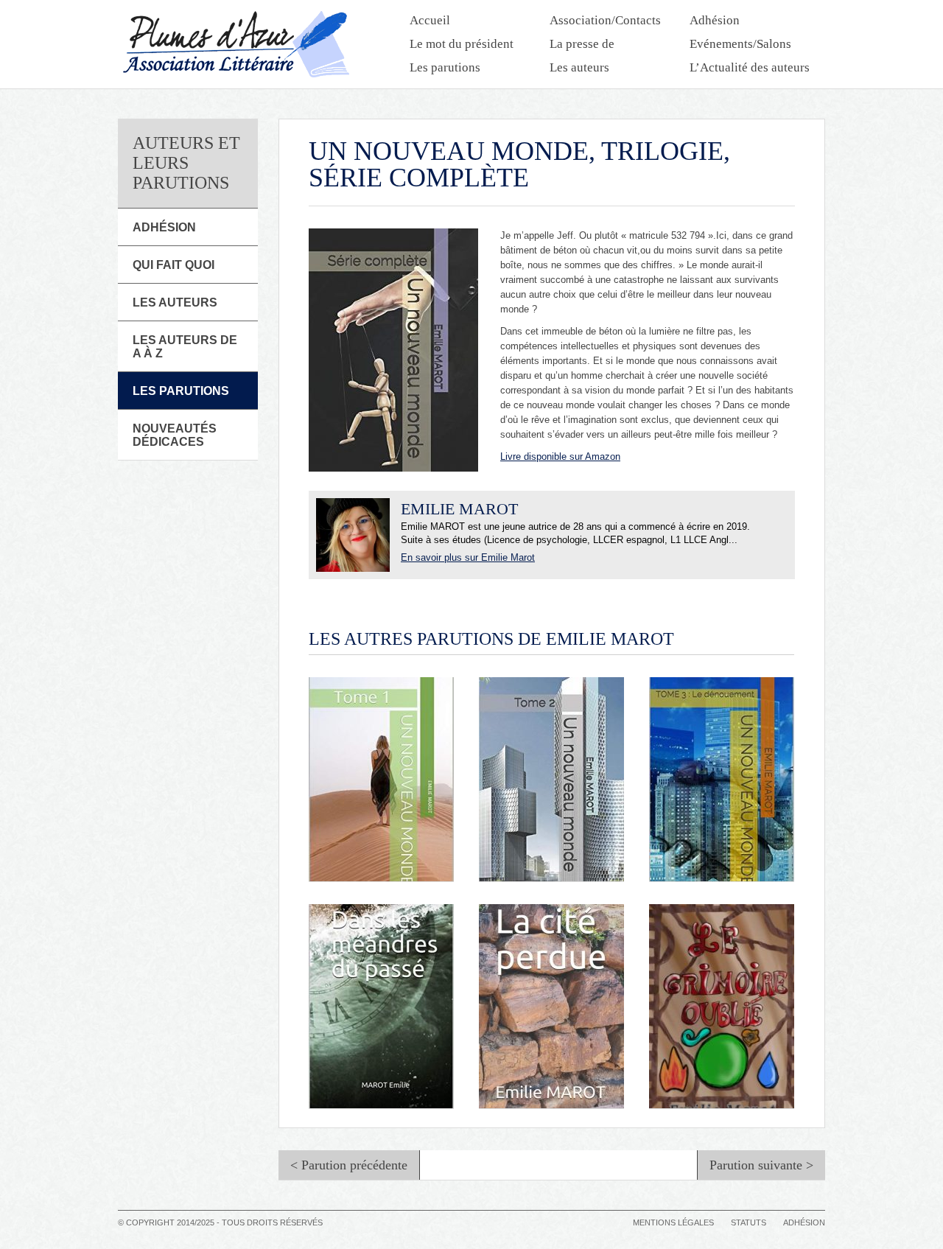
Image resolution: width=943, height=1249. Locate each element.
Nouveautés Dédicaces (175, 435)
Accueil (430, 20)
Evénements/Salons (740, 44)
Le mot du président (461, 44)
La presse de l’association (583, 45)
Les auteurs (579, 67)
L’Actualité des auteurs (750, 67)
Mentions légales (673, 1222)
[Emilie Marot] (353, 535)
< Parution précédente (348, 1165)
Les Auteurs (175, 302)
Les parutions (445, 67)
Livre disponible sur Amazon (560, 456)
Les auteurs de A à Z (185, 347)
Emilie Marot (459, 509)
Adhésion (715, 20)
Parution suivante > (761, 1165)
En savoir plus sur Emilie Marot (468, 557)
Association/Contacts (605, 20)
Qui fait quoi (173, 265)
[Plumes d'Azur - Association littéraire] (236, 44)
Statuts (748, 1222)
